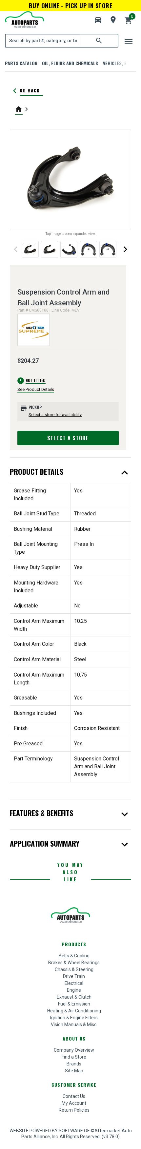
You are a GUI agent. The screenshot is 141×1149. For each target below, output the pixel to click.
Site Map (74, 1070)
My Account (74, 1103)
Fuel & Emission (74, 1003)
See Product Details (35, 389)
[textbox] (43, 40)
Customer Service (73, 1084)
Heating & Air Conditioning (74, 1010)
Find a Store (74, 1057)
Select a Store (68, 438)
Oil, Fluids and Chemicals (70, 63)
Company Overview (74, 1050)
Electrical (74, 983)
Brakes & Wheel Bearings (74, 962)
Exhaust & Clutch (74, 997)
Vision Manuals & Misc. (74, 1024)
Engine (74, 990)
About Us (74, 1038)
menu (128, 41)
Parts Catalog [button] (21, 63)
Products (74, 944)
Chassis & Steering (74, 969)
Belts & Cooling (74, 955)
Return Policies (74, 1110)
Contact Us (74, 1096)
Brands (74, 1063)
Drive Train (74, 976)
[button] (98, 20)
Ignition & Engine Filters (74, 1017)
